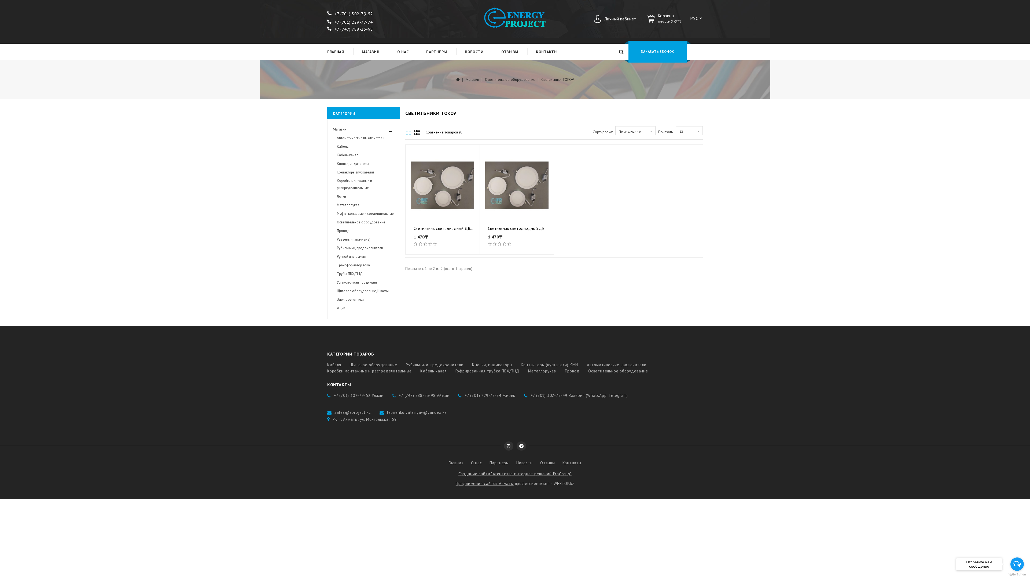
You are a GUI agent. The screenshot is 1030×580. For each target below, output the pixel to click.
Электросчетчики (350, 299)
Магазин (371, 51)
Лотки (341, 196)
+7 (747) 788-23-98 (353, 29)
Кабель (342, 146)
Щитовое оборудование (373, 364)
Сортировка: (603, 131)
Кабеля (334, 364)
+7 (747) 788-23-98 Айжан (424, 395)
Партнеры (436, 51)
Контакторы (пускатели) (355, 172)
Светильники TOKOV (557, 79)
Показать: (665, 131)
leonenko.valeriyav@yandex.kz (417, 412)
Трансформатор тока (353, 265)
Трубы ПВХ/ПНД (350, 273)
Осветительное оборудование (510, 79)
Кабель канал (347, 155)
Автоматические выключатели (360, 138)
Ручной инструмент (351, 256)
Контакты (547, 51)
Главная (335, 51)
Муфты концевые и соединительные (365, 213)
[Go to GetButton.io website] (1017, 574)
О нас (403, 51)
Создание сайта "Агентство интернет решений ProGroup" (515, 473)
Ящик (341, 308)
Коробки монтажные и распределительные (354, 184)
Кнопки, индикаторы (353, 163)
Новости (474, 51)
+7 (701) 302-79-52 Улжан (359, 395)
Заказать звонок (657, 51)
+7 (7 (339, 13)
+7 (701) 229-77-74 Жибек (490, 395)
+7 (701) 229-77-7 (352, 22)
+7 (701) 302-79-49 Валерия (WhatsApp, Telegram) (579, 395)
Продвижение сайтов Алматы (485, 483)
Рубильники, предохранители (360, 248)
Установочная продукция (357, 282)
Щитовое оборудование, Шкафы (363, 291)
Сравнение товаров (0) (445, 132)
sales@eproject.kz (352, 412)
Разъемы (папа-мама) (353, 239)
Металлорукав (348, 205)
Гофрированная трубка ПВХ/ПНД (487, 371)
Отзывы (509, 51)
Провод (343, 231)
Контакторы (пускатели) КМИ (549, 364)
